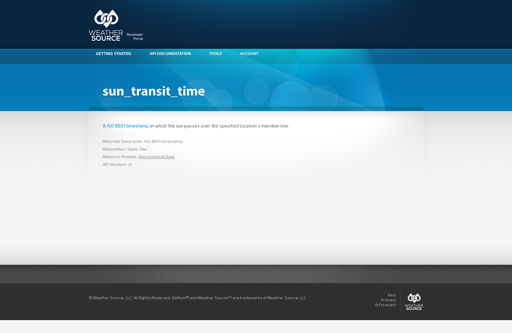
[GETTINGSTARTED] (117, 54)
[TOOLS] (219, 54)
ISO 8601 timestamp (128, 126)
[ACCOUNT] (253, 54)
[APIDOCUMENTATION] (173, 54)
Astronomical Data (156, 156)
